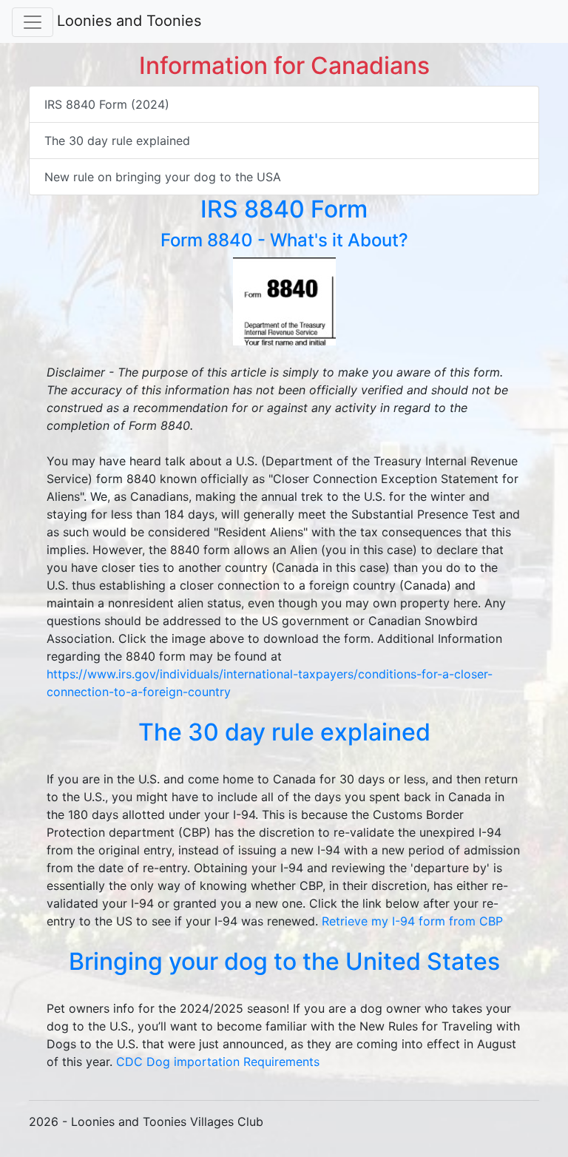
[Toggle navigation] (32, 22)
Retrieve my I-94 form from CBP (412, 921)
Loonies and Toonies (129, 21)
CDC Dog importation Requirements (218, 1061)
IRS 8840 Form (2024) (106, 104)
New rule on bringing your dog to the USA (162, 176)
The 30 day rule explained (117, 140)
